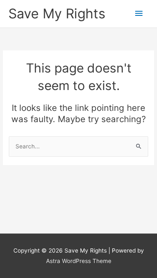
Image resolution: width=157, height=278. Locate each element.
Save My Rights (57, 13)
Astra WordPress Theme (78, 261)
